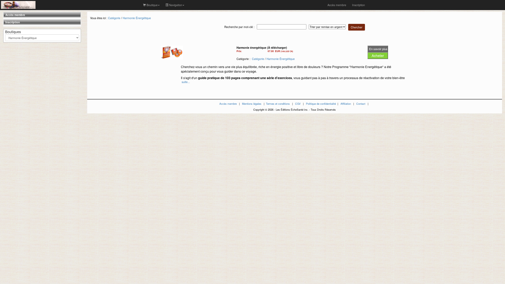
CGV (298, 104)
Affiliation (345, 104)
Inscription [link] (358, 5)
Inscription (12, 22)
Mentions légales (251, 104)
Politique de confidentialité (321, 104)
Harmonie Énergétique (137, 18)
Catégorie (114, 18)
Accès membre (15, 15)
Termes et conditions (278, 104)
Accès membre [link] (336, 5)
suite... (186, 82)
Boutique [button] (152, 5)
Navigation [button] (175, 5)
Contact (360, 104)
